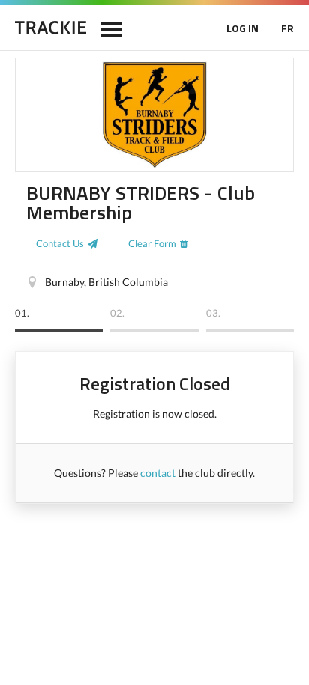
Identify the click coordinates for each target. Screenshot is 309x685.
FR (287, 28)
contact (158, 472)
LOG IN (242, 28)
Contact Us (60, 243)
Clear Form (152, 243)
